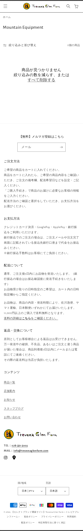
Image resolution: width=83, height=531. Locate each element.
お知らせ (9, 399)
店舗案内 (9, 391)
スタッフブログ (14, 408)
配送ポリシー (28, 523)
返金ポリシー (30, 517)
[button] (5, 6)
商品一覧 (9, 382)
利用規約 (71, 517)
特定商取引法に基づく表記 (51, 523)
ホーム (7, 17)
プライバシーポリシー (52, 517)
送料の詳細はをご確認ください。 (31, 318)
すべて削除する (41, 80)
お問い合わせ (12, 417)
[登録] (61, 147)
